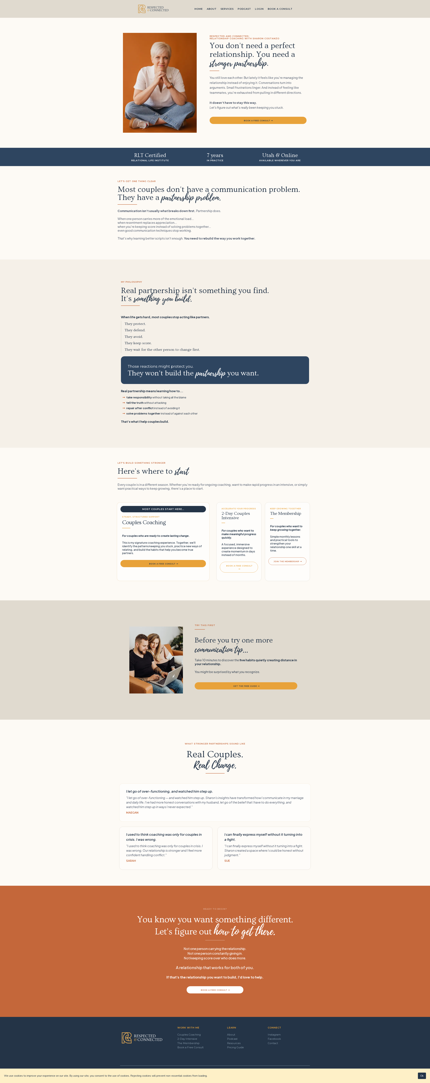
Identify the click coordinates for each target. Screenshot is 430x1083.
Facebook (274, 1038)
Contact (273, 1043)
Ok (422, 1076)
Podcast (232, 1038)
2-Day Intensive (187, 1038)
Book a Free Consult (190, 1047)
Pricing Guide (235, 1047)
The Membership (188, 1043)
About (231, 1034)
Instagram (274, 1034)
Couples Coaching (189, 1034)
